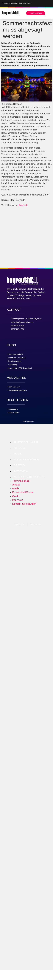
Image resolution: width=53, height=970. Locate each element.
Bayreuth (23, 205)
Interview (21, 471)
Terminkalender (26, 442)
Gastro (19, 465)
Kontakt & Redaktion (29, 477)
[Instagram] (45, 3)
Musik (18, 453)
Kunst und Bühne (26, 459)
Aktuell (19, 447)
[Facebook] (50, 3)
